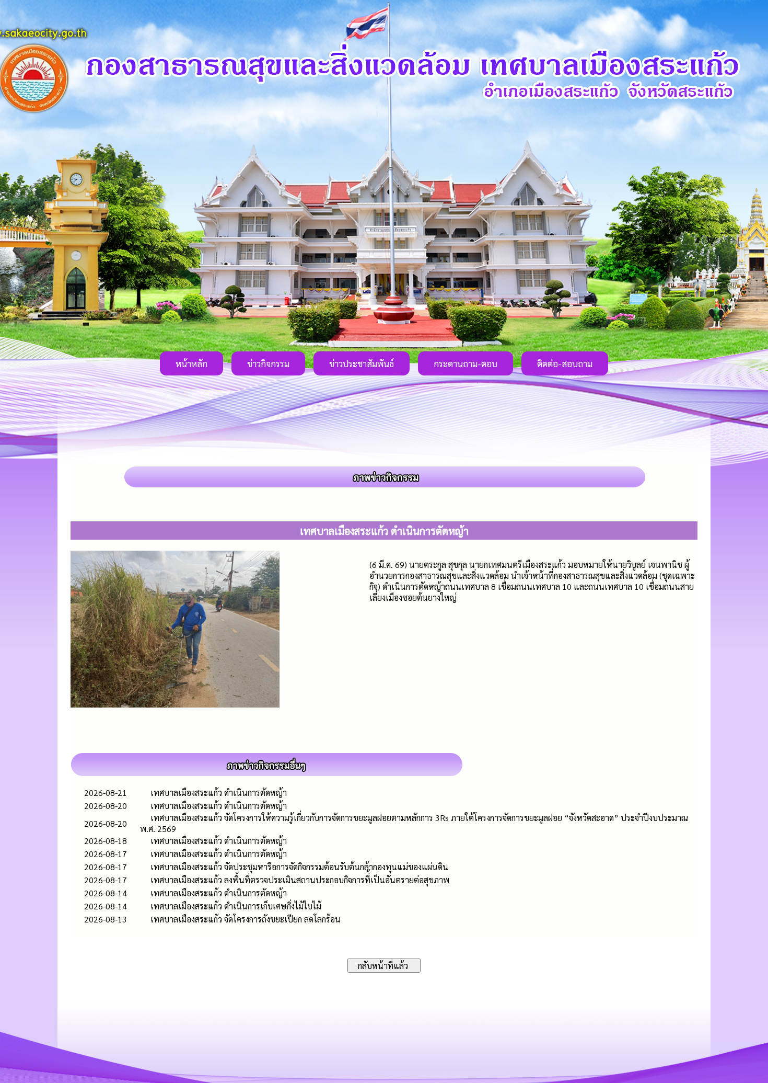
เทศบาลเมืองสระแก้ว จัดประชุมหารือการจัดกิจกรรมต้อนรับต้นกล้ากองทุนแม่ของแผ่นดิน (299, 866)
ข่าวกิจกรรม (268, 363)
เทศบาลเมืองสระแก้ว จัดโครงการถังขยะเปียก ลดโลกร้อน (245, 919)
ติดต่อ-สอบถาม (564, 363)
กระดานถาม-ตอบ (465, 363)
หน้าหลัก (191, 363)
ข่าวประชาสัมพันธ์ (361, 363)
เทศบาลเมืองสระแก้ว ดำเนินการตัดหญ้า (218, 792)
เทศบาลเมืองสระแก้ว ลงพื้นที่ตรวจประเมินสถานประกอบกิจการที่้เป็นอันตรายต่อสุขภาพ (299, 879)
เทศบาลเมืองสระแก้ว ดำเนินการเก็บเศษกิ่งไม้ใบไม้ (235, 905)
